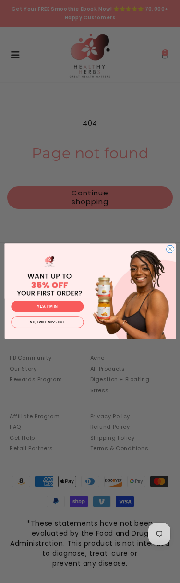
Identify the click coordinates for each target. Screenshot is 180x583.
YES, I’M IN (47, 307)
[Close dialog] (170, 249)
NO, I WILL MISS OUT (47, 322)
